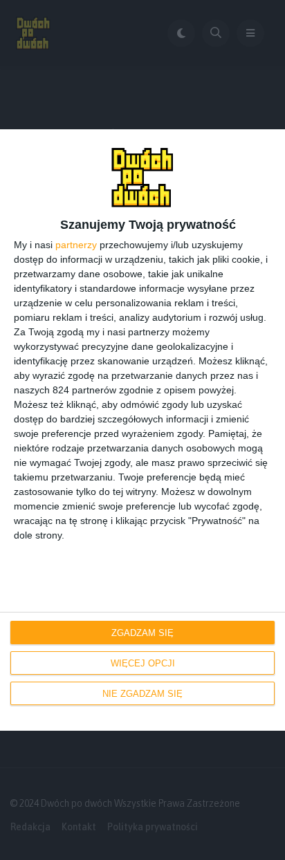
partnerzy (76, 245)
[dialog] (142, 430)
